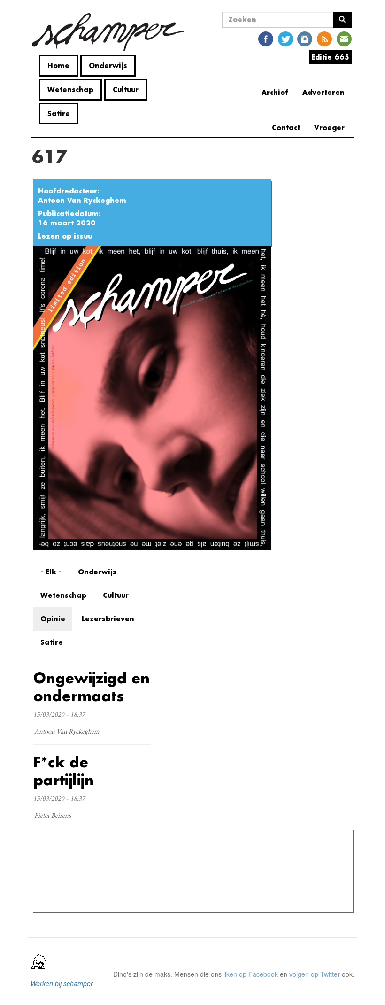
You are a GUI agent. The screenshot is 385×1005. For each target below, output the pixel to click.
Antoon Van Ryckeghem (82, 200)
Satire (58, 113)
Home (58, 65)
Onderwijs (108, 65)
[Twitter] (285, 38)
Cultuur (126, 89)
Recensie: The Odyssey (87, 877)
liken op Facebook (250, 974)
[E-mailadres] (344, 38)
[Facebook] (265, 38)
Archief (275, 92)
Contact (286, 127)
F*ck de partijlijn (63, 771)
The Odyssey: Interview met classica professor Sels (128, 889)
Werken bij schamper (62, 983)
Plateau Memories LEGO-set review (105, 901)
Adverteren (323, 92)
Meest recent (118, 858)
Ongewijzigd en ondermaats (91, 687)
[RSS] (324, 38)
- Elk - (51, 571)
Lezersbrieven (108, 618)
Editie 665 (330, 57)
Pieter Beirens (52, 816)
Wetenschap (70, 89)
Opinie (52, 618)
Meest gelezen (65, 858)
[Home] (111, 32)
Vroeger (329, 127)
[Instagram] (304, 38)
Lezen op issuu (65, 236)
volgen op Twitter (314, 974)
